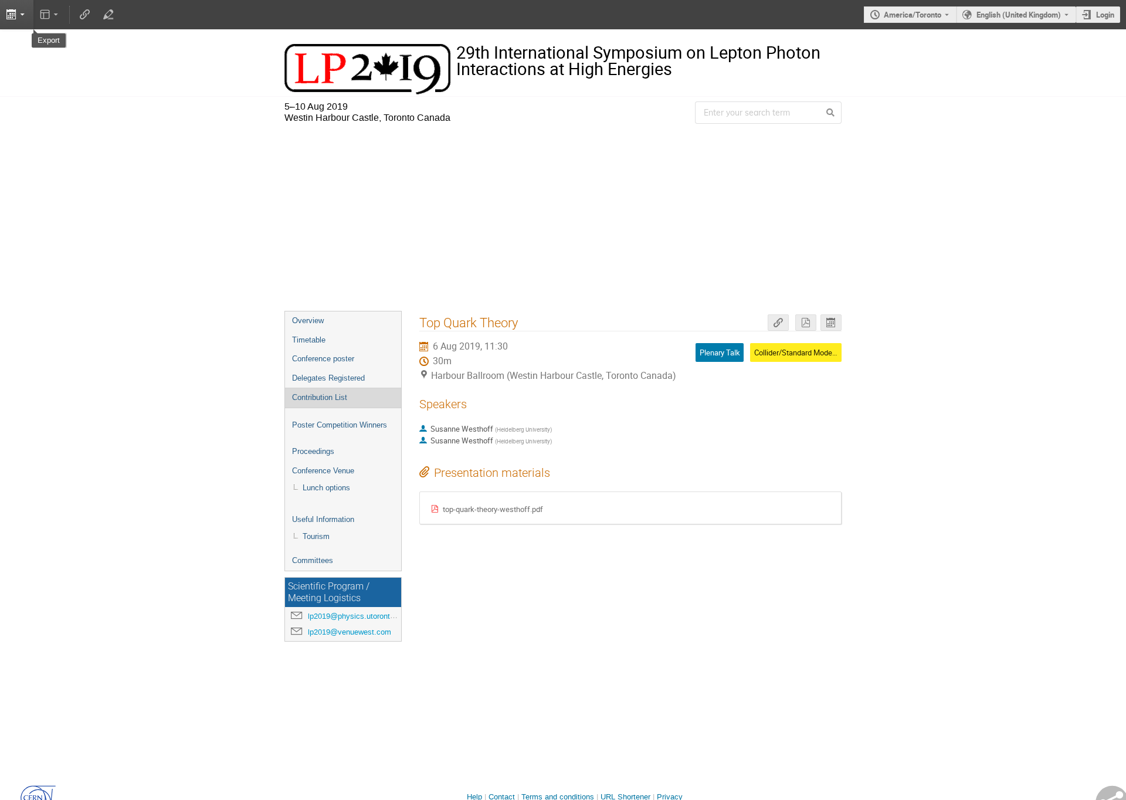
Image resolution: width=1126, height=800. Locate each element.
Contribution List (319, 397)
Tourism (316, 536)
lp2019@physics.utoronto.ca (356, 616)
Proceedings (313, 451)
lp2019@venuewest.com (349, 632)
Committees (312, 560)
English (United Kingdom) (1018, 14)
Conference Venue (323, 470)
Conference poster (323, 358)
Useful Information (323, 519)
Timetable (308, 339)
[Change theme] (50, 14)
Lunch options (326, 487)
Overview (308, 320)
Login (1105, 14)
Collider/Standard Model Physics (808, 352)
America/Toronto (912, 14)
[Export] (831, 322)
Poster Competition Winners (339, 425)
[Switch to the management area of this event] (108, 14)
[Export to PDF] (805, 322)
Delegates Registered (328, 378)
